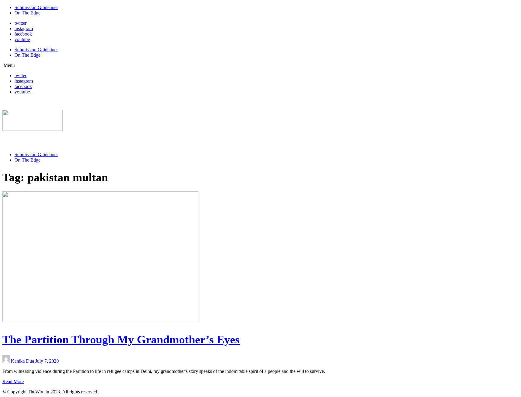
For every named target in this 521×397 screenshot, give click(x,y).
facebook (23, 33)
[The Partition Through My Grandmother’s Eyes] (100, 320)
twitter (20, 23)
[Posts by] (6, 361)
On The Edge (27, 12)
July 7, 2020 (47, 361)
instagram (23, 28)
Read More (13, 381)
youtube (22, 39)
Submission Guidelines (36, 7)
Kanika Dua (22, 361)
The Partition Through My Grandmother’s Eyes (121, 339)
